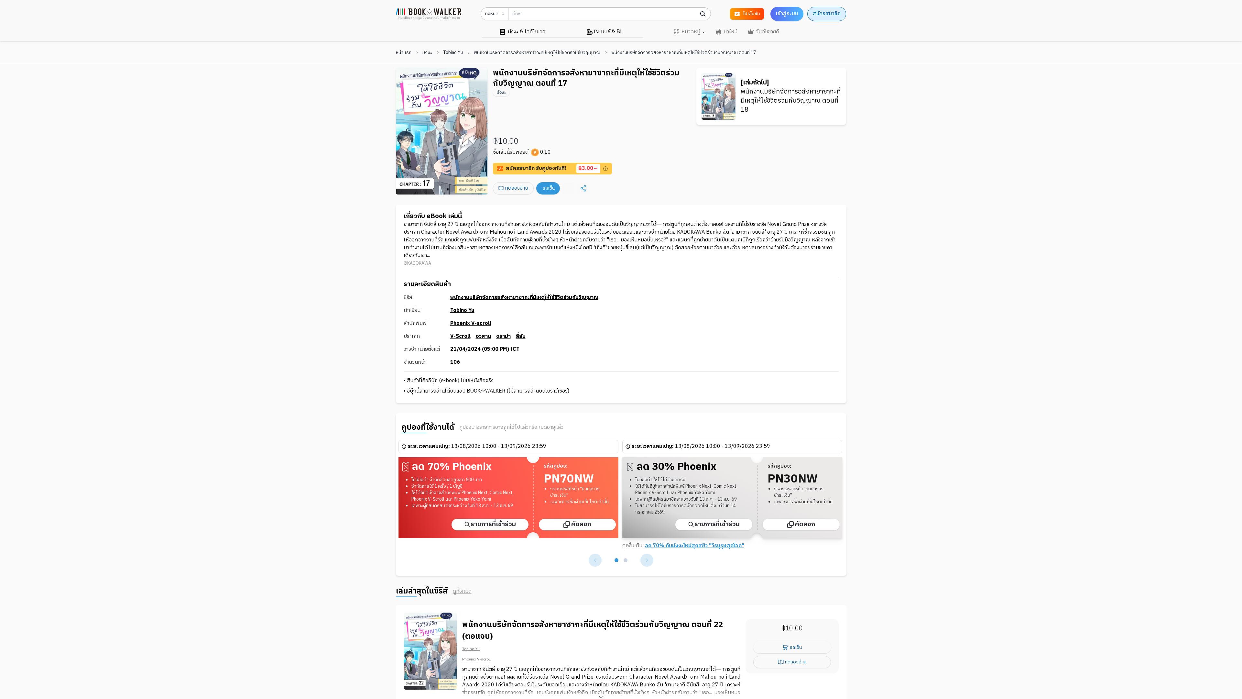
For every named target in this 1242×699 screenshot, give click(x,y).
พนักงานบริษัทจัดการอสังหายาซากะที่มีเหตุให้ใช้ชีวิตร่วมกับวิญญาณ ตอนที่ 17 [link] (683, 53)
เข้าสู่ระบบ (787, 13)
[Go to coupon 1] (616, 560)
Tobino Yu (453, 53)
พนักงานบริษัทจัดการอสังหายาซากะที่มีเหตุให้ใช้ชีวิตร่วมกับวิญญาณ (537, 53)
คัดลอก (581, 524)
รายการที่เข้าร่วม (493, 524)
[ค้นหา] (703, 14)
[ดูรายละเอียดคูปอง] (605, 168)
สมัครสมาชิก (827, 13)
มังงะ (427, 53)
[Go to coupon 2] (625, 560)
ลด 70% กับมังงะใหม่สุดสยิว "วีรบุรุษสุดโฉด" (694, 545)
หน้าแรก (403, 53)
